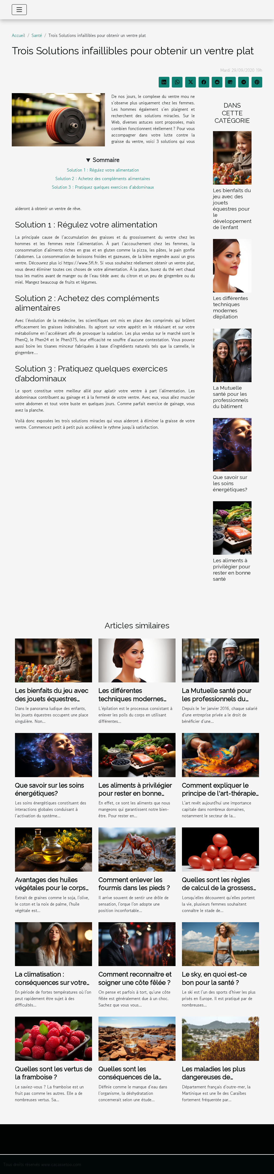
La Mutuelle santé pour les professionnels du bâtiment (230, 397)
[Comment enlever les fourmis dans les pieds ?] (137, 849)
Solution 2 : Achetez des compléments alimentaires (102, 178)
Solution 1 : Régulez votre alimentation (103, 170)
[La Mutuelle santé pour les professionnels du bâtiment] (232, 354)
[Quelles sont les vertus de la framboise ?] (53, 1038)
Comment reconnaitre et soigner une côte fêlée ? (135, 978)
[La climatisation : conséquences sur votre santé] (53, 943)
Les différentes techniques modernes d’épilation (230, 307)
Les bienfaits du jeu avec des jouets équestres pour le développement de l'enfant (232, 208)
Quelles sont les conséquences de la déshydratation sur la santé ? (129, 1081)
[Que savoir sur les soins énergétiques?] (232, 444)
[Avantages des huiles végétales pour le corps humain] (53, 849)
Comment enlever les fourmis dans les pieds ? (134, 884)
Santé (37, 35)
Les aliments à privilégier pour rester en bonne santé (232, 569)
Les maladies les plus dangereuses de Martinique (213, 1077)
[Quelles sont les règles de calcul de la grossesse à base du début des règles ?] (220, 849)
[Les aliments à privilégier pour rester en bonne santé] (232, 527)
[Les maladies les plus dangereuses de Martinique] (220, 1038)
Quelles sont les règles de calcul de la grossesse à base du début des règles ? (219, 892)
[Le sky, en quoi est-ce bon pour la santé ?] (220, 943)
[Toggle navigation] (19, 9)
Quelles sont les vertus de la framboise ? (53, 1073)
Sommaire (106, 159)
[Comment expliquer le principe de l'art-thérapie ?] (220, 754)
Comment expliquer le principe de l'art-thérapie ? (219, 793)
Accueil (18, 35)
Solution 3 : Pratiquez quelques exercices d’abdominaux (103, 187)
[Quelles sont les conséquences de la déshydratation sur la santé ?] (137, 1038)
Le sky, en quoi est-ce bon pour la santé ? (214, 978)
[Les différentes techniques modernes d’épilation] (232, 265)
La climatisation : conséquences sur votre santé (50, 982)
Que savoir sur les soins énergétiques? (230, 483)
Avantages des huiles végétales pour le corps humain (50, 888)
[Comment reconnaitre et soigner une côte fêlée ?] (137, 943)
